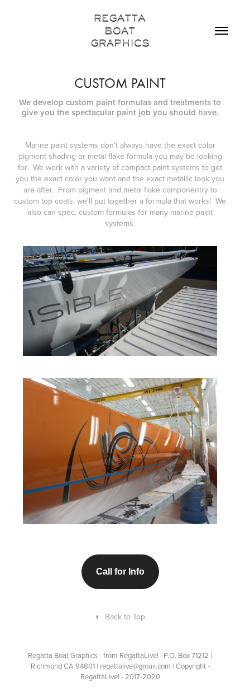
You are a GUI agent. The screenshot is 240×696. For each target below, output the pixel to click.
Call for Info (120, 571)
